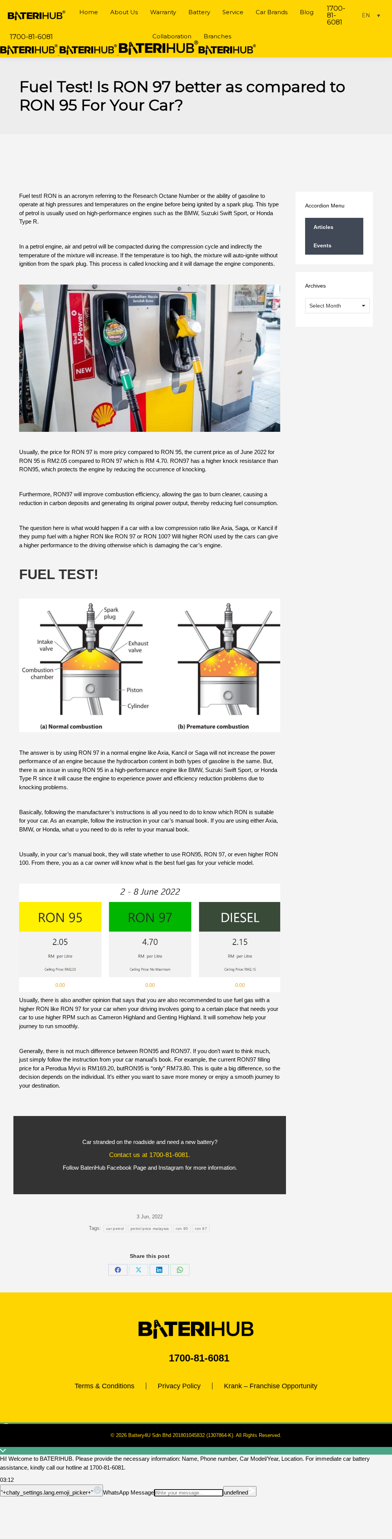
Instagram (171, 1167)
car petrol (115, 1228)
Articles (323, 227)
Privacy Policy (179, 1386)
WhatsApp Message (128, 1492)
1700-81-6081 (336, 15)
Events (323, 245)
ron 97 (201, 1228)
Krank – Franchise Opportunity (270, 1386)
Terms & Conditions (104, 1386)
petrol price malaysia (150, 1228)
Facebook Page (126, 1167)
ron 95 (182, 1228)
